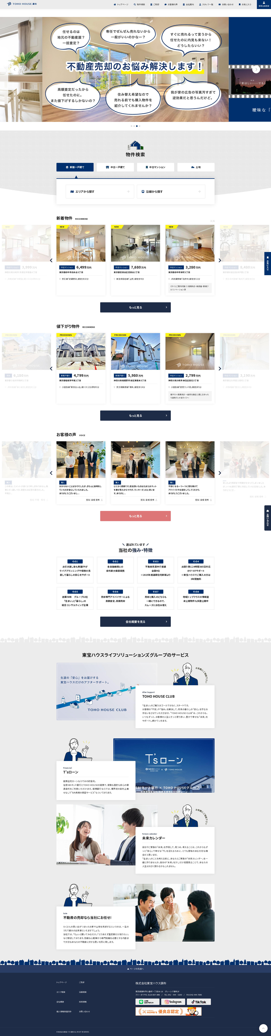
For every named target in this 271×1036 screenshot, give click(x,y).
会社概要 (60, 1001)
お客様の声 (173, 4)
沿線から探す (154, 191)
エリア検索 (60, 992)
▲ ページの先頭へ (135, 968)
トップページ (122, 4)
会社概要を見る (135, 622)
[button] (256, 69)
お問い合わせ (227, 4)
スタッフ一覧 (207, 4)
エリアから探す (85, 191)
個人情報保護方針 (64, 1011)
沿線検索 (83, 992)
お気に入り (246, 4)
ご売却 (156, 4)
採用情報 (83, 1001)
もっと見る (135, 307)
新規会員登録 (264, 6)
